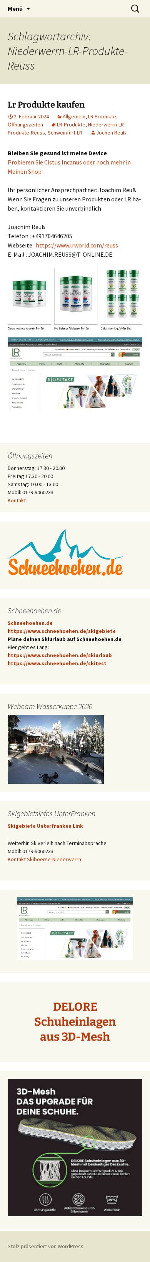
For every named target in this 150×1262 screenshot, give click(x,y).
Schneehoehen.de (30, 622)
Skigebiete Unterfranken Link (45, 825)
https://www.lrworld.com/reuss (77, 245)
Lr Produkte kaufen (46, 105)
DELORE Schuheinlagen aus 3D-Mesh (75, 1022)
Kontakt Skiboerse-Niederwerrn (44, 859)
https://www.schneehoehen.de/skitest (57, 663)
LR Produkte (102, 116)
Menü (15, 8)
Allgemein (74, 116)
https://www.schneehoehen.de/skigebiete (62, 631)
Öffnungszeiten (25, 124)
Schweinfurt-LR (65, 132)
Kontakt (17, 500)
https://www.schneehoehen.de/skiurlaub (60, 655)
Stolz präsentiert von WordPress (45, 1246)
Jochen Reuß (111, 132)
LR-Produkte (71, 124)
